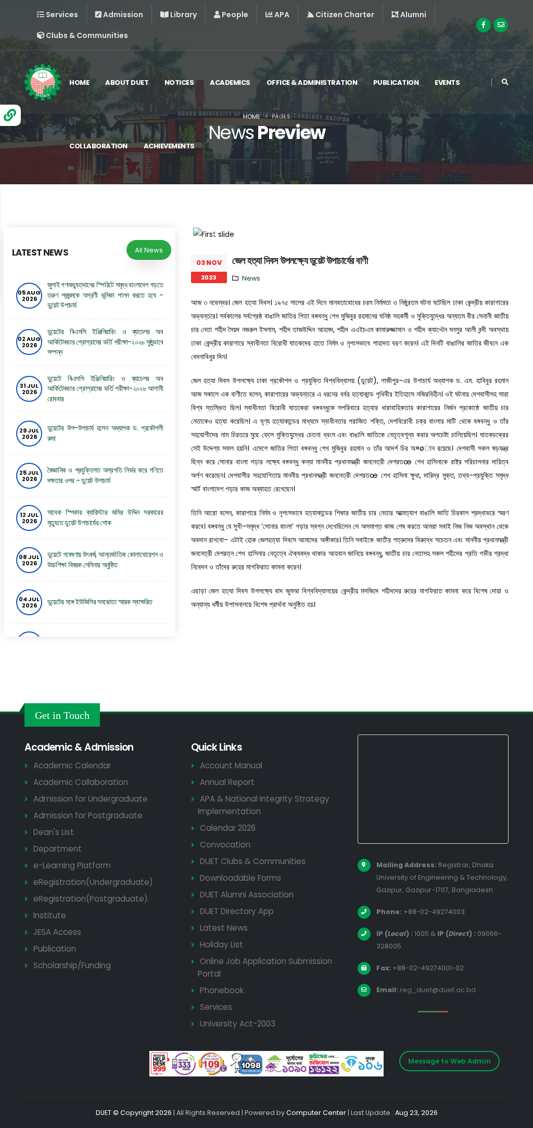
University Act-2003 (237, 1023)
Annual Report (227, 782)
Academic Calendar (72, 765)
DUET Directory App (237, 911)
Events (447, 82)
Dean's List (53, 832)
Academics (230, 82)
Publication (396, 82)
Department (57, 848)
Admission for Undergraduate (90, 798)
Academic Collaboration (80, 782)
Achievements (169, 146)
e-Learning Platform (72, 865)
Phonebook (222, 990)
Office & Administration (312, 82)
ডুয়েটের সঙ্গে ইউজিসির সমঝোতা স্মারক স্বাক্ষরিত (99, 602)
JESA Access (57, 932)
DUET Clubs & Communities (253, 861)
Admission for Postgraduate (88, 815)
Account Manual (231, 765)
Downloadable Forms (240, 877)
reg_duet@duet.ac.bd (438, 989)
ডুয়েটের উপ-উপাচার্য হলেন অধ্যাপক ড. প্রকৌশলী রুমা (105, 433)
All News (149, 250)
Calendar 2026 (228, 827)
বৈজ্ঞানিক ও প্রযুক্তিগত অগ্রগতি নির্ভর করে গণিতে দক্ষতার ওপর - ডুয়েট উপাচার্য (105, 475)
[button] (216, 234)
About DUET (126, 82)
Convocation (225, 844)
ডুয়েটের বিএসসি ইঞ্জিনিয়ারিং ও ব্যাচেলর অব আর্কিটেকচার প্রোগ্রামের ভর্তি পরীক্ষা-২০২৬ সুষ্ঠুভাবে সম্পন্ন (105, 341)
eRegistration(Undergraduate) (93, 882)
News (251, 278)
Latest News (224, 927)
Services (216, 1007)
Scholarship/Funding (72, 965)
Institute (49, 915)
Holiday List (221, 944)
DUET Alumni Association (247, 894)
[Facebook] (483, 25)
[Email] (500, 25)
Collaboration (98, 146)
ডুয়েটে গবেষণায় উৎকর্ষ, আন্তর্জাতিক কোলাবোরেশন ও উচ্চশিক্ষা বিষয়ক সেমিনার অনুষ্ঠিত (105, 559)
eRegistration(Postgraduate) (90, 898)
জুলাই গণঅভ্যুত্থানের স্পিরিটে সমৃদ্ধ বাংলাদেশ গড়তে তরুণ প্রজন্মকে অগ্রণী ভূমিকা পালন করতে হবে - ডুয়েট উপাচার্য (105, 295)
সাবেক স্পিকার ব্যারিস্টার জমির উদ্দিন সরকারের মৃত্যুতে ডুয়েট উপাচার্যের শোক (105, 517)
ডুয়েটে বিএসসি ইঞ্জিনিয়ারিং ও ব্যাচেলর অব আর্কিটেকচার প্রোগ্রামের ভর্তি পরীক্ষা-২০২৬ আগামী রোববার (105, 388)
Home (79, 82)
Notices (179, 82)
